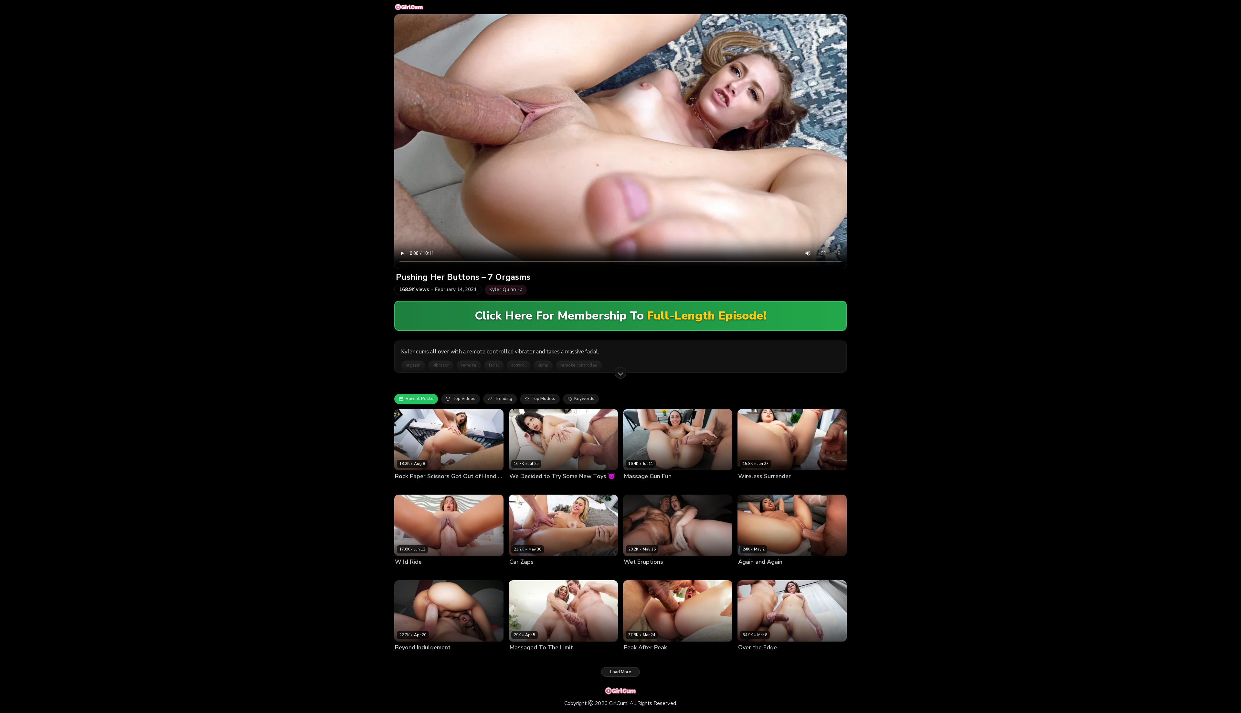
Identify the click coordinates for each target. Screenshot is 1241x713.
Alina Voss (635, 573)
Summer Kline (523, 573)
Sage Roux (436, 573)
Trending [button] (503, 399)
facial (494, 365)
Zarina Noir (749, 487)
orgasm (413, 365)
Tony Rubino (778, 573)
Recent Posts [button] (419, 399)
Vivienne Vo (750, 573)
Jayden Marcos (437, 487)
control (518, 365)
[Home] (409, 7)
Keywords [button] (584, 399)
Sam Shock (549, 658)
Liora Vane (406, 658)
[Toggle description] (620, 373)
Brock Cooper (662, 573)
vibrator (441, 365)
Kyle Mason (548, 487)
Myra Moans (407, 487)
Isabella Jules (408, 573)
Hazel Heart (521, 487)
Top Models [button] (543, 399)
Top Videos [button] (463, 399)
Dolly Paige (635, 487)
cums (543, 365)
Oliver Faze (551, 573)
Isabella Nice (522, 658)
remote (468, 365)
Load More (620, 672)
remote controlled (579, 365)
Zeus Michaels (778, 487)
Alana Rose (750, 658)
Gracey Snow (637, 658)
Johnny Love (776, 658)
